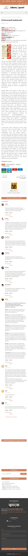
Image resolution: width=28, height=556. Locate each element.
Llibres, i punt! (18, 554)
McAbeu (7, 237)
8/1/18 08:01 (7, 220)
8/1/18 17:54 (7, 269)
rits (6, 403)
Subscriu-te (20, 1)
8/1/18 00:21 (7, 205)
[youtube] (25, 3)
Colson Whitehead (10, 164)
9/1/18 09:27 (7, 286)
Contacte (13, 1)
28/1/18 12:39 (7, 367)
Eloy (6, 366)
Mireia (6, 218)
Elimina (10, 212)
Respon (6, 212)
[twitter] (20, 3)
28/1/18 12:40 (7, 392)
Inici (3, 1)
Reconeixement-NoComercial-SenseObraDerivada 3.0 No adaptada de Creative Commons (13, 512)
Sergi (3, 23)
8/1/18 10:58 (7, 254)
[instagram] (23, 3)
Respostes (8, 215)
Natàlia (7, 253)
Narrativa (18, 164)
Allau (6, 204)
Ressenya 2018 (7, 17)
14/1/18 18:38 (7, 300)
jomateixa (8, 284)
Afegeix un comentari (11, 417)
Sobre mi (8, 1)
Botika (7, 267)
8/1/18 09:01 (7, 238)
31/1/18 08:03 (7, 404)
